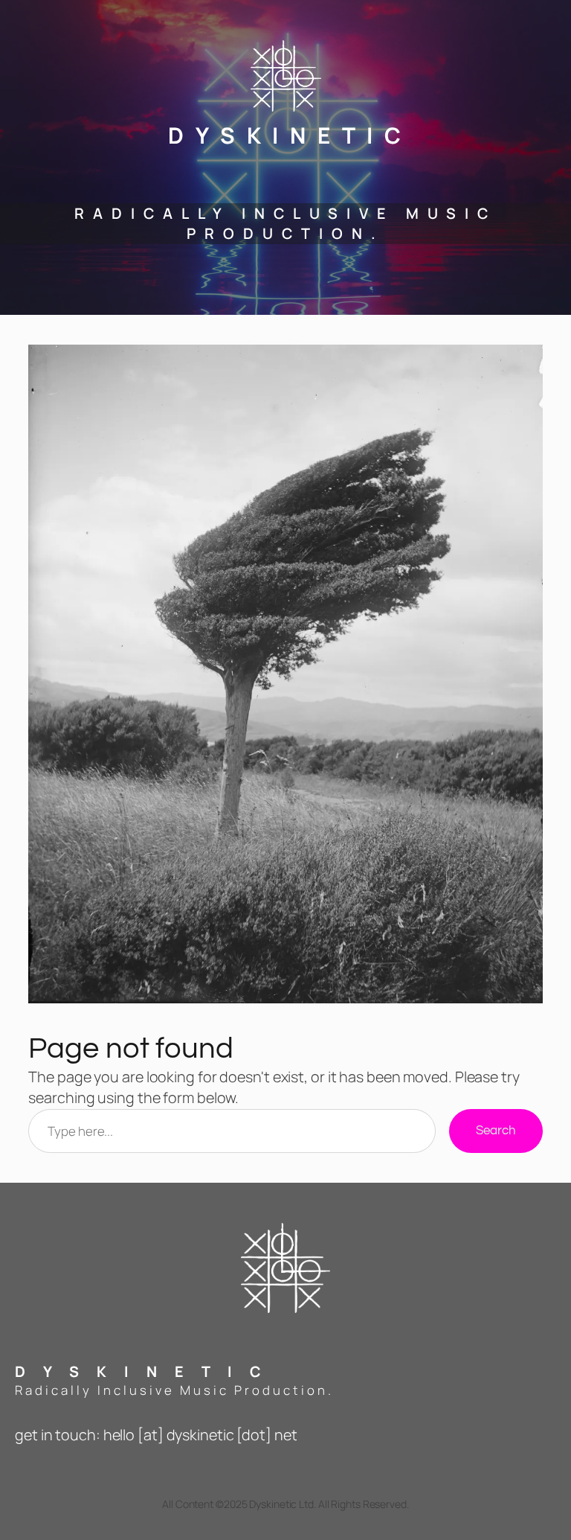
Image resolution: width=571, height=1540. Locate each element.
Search (495, 1130)
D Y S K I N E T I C (286, 135)
